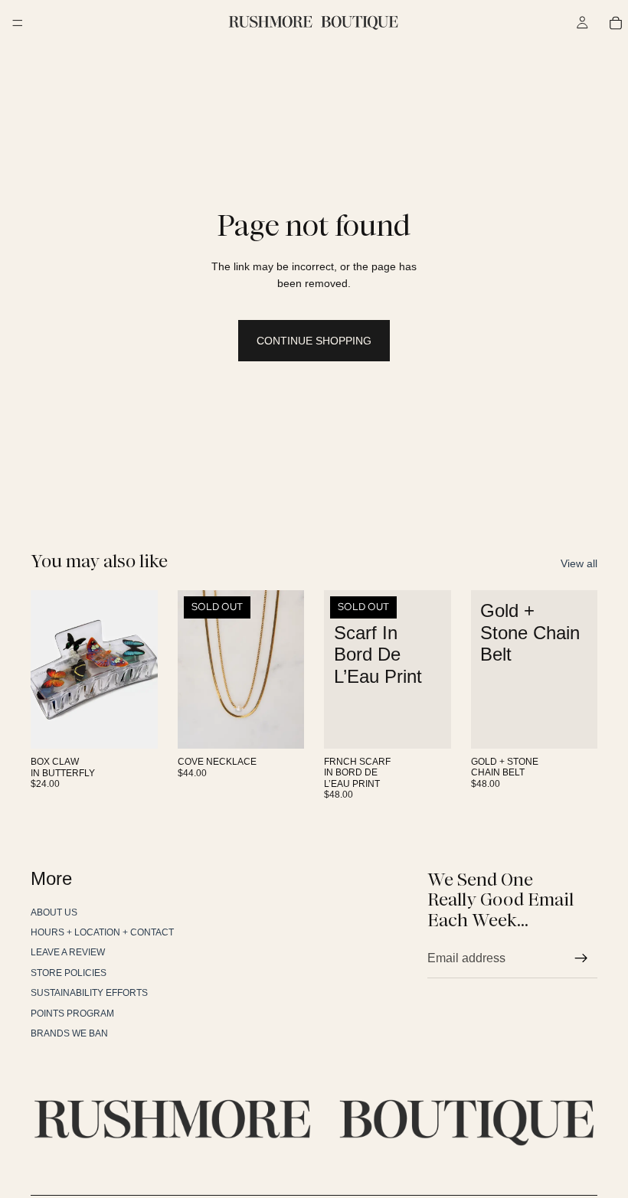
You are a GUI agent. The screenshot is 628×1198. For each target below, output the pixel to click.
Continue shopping (314, 341)
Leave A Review (68, 952)
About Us (54, 912)
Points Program (72, 1013)
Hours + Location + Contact (102, 932)
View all (579, 563)
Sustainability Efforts (89, 992)
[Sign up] (581, 958)
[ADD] (134, 725)
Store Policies (68, 973)
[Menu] (17, 23)
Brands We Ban (69, 1033)
